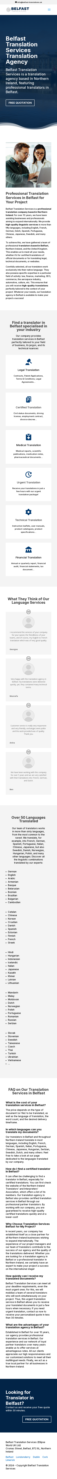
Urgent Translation (28, 482)
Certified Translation (28, 407)
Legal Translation (28, 370)
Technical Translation (28, 520)
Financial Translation (28, 557)
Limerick (10, 1460)
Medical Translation (28, 445)
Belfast (9, 1457)
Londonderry (23, 1457)
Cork (45, 1457)
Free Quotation (20, 102)
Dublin (36, 1457)
